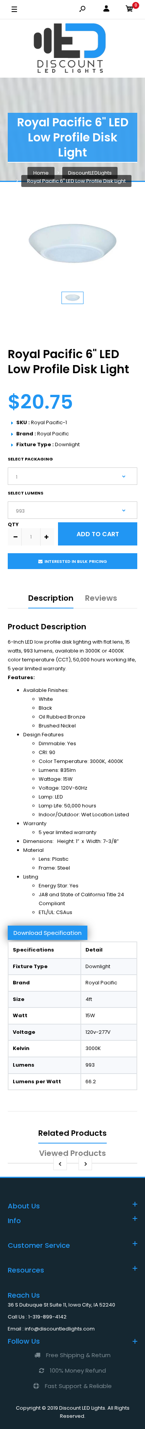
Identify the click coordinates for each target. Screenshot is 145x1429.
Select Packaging (30, 459)
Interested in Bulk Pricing (75, 561)
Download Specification (48, 933)
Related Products (72, 1133)
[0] (129, 10)
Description (50, 598)
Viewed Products (72, 1153)
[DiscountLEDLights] (73, 48)
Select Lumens (25, 493)
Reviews (101, 598)
